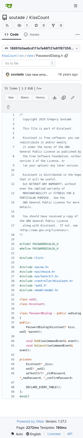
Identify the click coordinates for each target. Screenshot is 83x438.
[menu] (17, 434)
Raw (11, 97)
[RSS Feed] (7, 25)
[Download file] (54, 97)
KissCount (39, 17)
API (69, 434)
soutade (17, 17)
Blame (24, 97)
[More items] (77, 34)
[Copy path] (66, 55)
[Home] (8, 6)
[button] (19, 25)
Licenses (54, 434)
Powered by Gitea (30, 421)
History (40, 97)
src (21, 55)
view (30, 55)
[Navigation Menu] (76, 5)
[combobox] (29, 63)
